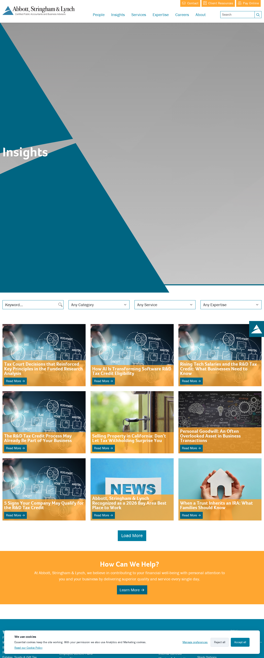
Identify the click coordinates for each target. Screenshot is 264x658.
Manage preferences (195, 642)
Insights (118, 14)
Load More (132, 535)
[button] (160, 14)
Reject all (219, 642)
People (99, 14)
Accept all (240, 642)
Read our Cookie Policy (28, 647)
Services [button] (138, 14)
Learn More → (132, 590)
